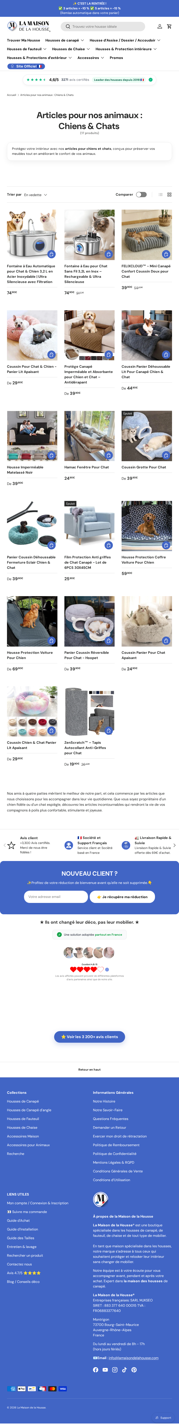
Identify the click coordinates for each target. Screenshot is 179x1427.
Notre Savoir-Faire (107, 1110)
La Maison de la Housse (31, 1407)
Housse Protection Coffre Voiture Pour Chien (144, 560)
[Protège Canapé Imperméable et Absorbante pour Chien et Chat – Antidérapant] (89, 335)
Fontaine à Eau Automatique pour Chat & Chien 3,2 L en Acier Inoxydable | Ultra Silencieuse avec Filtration (31, 274)
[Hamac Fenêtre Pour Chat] (89, 436)
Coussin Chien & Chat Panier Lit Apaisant (31, 745)
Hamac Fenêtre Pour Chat (86, 467)
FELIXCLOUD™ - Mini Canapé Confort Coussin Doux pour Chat (146, 271)
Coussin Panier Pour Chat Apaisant (143, 655)
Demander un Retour (109, 1127)
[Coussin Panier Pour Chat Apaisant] (147, 621)
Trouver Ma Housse (23, 40)
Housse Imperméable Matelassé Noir (25, 470)
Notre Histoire (104, 1101)
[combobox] (103, 26)
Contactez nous (19, 1264)
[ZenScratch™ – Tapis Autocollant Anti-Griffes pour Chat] (89, 711)
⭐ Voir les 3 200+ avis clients (89, 1036)
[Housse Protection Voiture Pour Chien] (32, 621)
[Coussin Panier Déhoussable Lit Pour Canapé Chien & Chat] (147, 335)
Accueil (11, 95)
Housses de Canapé (23, 1101)
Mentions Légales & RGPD (113, 1162)
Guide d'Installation (22, 1229)
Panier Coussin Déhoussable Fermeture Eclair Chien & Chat (31, 562)
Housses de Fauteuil (23, 1118)
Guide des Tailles (20, 1238)
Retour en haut (89, 1070)
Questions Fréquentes (110, 1118)
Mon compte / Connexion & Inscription (37, 1203)
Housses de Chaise (22, 1127)
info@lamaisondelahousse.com (133, 1358)
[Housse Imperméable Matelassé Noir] (32, 436)
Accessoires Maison (23, 1136)
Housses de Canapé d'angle (29, 1110)
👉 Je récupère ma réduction (122, 897)
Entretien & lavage (21, 1246)
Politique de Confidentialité (114, 1153)
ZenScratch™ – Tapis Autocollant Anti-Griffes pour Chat (85, 747)
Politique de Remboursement (116, 1145)
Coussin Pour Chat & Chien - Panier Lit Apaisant (32, 369)
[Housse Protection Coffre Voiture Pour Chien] (147, 526)
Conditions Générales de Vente (118, 1171)
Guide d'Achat (18, 1220)
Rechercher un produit (25, 1255)
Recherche (15, 1153)
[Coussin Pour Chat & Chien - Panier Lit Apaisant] (32, 335)
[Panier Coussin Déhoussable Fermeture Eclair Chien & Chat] (32, 526)
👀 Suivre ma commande (27, 1212)
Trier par (14, 194)
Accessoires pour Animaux (28, 1145)
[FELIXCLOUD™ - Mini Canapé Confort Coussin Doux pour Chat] (147, 235)
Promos (116, 57)
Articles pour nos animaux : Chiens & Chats (47, 95)
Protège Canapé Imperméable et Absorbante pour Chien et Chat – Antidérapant (88, 374)
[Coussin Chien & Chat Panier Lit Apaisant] (32, 711)
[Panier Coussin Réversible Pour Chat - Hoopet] (89, 621)
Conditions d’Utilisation (111, 1180)
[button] (169, 26)
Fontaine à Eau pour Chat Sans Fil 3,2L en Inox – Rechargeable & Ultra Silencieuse (85, 274)
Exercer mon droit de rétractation (120, 1136)
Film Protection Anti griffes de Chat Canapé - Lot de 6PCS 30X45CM (87, 562)
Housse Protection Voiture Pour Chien (30, 655)
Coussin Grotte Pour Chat (144, 467)
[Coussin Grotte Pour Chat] (147, 436)
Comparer (124, 194)
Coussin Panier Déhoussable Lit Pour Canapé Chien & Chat (146, 371)
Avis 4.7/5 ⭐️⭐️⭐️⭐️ (24, 1273)
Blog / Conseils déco (23, 1281)
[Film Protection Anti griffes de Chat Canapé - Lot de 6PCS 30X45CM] (89, 526)
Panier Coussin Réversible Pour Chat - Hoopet (86, 655)
